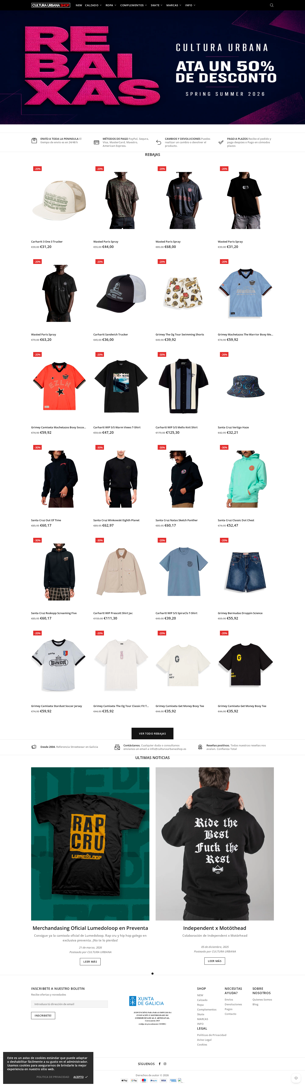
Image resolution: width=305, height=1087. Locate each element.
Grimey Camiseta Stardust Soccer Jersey (56, 706)
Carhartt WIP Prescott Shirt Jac (113, 613)
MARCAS (202, 1019)
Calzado (202, 1000)
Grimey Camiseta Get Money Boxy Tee (180, 706)
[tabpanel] (90, 866)
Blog (255, 1004)
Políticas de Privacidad (211, 1035)
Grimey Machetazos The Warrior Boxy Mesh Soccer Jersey (246, 334)
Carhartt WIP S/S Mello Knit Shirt (177, 427)
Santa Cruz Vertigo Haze (233, 427)
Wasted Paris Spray (105, 241)
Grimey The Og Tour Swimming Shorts (180, 334)
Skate (200, 1014)
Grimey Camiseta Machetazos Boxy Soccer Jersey (59, 427)
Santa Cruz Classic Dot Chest (236, 520)
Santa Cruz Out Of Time (46, 520)
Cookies (202, 1044)
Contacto (230, 1014)
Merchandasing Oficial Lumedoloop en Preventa (90, 928)
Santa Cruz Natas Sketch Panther (177, 520)
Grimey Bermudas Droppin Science (240, 613)
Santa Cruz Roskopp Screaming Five (54, 613)
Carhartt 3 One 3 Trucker (47, 241)
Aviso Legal (204, 1040)
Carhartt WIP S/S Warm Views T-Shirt (116, 427)
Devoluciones (233, 1004)
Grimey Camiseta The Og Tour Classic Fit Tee (121, 706)
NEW (200, 995)
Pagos (228, 1009)
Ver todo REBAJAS (152, 733)
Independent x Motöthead (214, 928)
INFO (200, 1024)
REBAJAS (152, 154)
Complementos (206, 1009)
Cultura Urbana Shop (51, 5)
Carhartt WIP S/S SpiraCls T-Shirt (176, 613)
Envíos (229, 999)
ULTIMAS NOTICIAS (152, 757)
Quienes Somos (262, 999)
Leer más (90, 961)
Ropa (200, 1005)
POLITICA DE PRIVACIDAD (53, 1077)
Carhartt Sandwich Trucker (110, 334)
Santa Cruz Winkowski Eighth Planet (116, 520)
